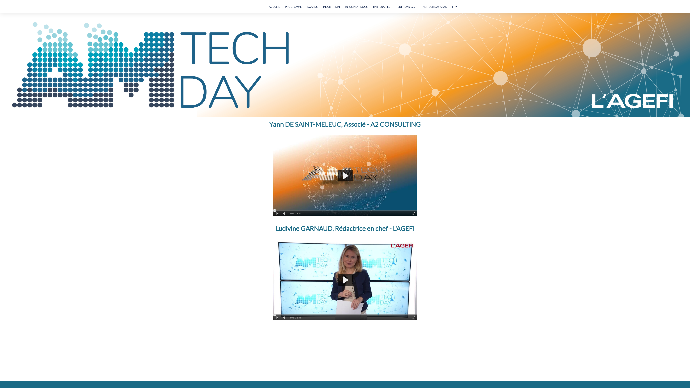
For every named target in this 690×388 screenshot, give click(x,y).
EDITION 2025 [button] (406, 6)
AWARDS (312, 6)
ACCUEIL (274, 6)
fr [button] (453, 6)
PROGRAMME (293, 6)
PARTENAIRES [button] (382, 6)
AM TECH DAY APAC (435, 6)
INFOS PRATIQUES (356, 6)
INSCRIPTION (331, 6)
